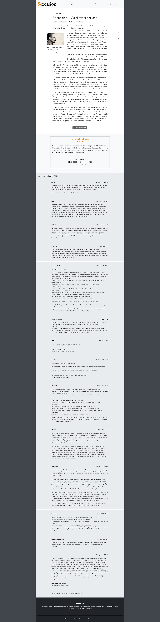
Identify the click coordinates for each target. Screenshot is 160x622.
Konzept (70, 4)
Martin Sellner (79, 608)
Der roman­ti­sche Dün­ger (84, 44)
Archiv (87, 4)
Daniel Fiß (70, 606)
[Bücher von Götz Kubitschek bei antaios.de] (57, 54)
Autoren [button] (78, 4)
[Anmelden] (110, 4)
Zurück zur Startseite (80, 127)
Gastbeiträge (66, 618)
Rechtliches (74, 618)
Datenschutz (83, 618)
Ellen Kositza (78, 606)
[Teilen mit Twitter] (118, 39)
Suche (102, 4)
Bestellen (95, 4)
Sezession (80, 159)
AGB (89, 618)
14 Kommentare (76, 22)
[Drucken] (118, 32)
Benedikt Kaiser (47, 606)
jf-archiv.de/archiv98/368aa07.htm (62, 351)
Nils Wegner (88, 608)
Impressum (95, 618)
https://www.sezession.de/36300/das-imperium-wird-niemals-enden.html (74, 301)
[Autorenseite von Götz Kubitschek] (53, 54)
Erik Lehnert (86, 606)
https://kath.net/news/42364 (60, 290)
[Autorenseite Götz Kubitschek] (55, 40)
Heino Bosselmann (107, 606)
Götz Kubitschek (60, 22)
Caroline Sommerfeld (59, 606)
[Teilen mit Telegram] (118, 36)
